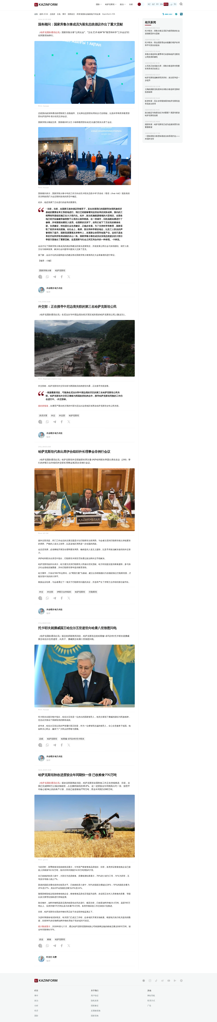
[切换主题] (141, 4)
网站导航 (151, 995)
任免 (59, 14)
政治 (36, 1000)
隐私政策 (94, 1000)
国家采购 (94, 1015)
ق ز (170, 4)
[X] (69, 277)
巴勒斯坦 (93, 592)
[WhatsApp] (47, 277)
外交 (53, 415)
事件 (64, 14)
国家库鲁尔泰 (45, 270)
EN (161, 4)
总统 (41, 739)
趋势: (36, 14)
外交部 (62, 415)
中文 (166, 4)
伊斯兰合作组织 (64, 592)
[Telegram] (54, 277)
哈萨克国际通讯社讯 (50, 32)
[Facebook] (62, 277)
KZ (149, 4)
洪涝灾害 (43, 415)
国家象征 (94, 1005)
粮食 (49, 939)
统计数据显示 (44, 926)
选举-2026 (43, 14)
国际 (36, 1015)
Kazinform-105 (108, 14)
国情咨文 (71, 14)
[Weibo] (162, 980)
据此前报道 (43, 406)
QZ (153, 4)
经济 (36, 1010)
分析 (131, 4)
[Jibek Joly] (168, 14)
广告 (149, 1005)
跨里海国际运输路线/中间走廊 (88, 14)
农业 (41, 939)
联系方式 (151, 1000)
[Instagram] (40, 277)
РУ (157, 4)
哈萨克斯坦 (60, 270)
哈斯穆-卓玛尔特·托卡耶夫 (72, 739)
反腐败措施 (95, 1010)
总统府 (52, 14)
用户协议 (94, 995)
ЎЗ (175, 4)
